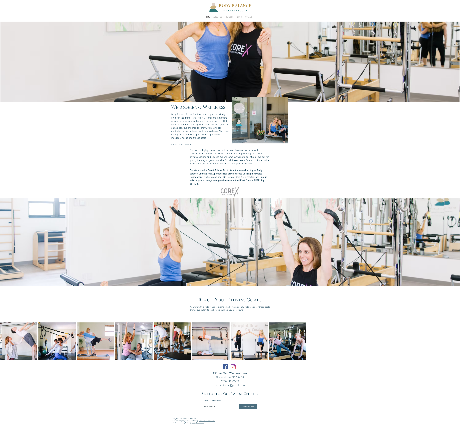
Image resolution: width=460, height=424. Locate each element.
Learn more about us (182, 144)
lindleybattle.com (198, 423)
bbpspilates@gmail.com (230, 385)
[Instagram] (233, 366)
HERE (195, 183)
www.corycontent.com (207, 421)
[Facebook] (225, 366)
